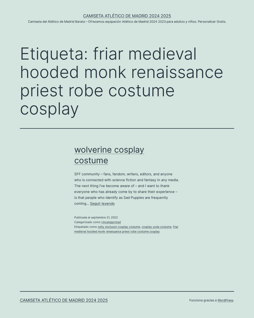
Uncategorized (111, 222)
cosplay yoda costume (156, 226)
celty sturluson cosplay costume (119, 226)
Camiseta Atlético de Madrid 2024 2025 (127, 15)
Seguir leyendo (102, 203)
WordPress (225, 300)
